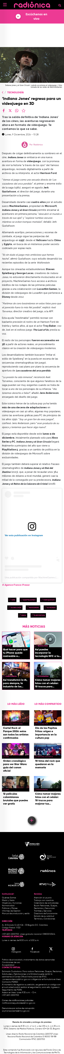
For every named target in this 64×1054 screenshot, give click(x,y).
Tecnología (15, 92)
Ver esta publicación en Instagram (24, 535)
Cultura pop (42, 724)
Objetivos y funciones (12, 903)
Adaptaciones (29, 600)
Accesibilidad (8, 965)
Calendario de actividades (46, 903)
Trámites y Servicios (43, 911)
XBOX (23, 615)
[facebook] (3, 110)
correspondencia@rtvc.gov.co (16, 979)
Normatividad (8, 906)
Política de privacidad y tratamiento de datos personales (28, 960)
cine (13, 600)
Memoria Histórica (45, 757)
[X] (10, 110)
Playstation (39, 615)
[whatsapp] (16, 110)
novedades (34, 607)
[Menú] (5, 5)
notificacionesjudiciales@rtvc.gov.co (18, 1003)
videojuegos (49, 600)
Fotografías (43, 676)
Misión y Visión (8, 900)
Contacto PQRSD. (10, 982)
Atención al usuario (43, 898)
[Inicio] (32, 4)
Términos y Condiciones (44, 919)
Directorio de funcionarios (45, 914)
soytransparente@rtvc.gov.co (15, 1011)
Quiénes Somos (9, 898)
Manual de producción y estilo (16, 914)
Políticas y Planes (10, 908)
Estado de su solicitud (44, 916)
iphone (8, 646)
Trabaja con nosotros (44, 900)
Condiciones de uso (11, 962)
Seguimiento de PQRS (12, 990)
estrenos (51, 607)
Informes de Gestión (11, 911)
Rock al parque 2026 (13, 724)
